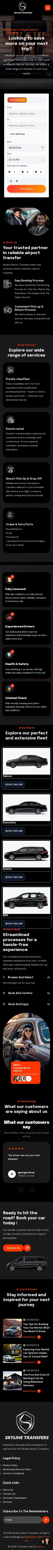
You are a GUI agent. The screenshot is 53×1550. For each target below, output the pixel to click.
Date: (9, 141)
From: (9, 107)
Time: (9, 153)
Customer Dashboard (14, 1497)
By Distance (17, 100)
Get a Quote (26, 188)
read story (29, 1336)
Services (7, 1501)
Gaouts (41, 1546)
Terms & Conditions (13, 1473)
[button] (26, 977)
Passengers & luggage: (17, 165)
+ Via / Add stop (17, 134)
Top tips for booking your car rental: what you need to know (36, 1328)
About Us (8, 1489)
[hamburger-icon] (47, 7)
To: (8, 119)
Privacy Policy (10, 1465)
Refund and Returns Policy (17, 1469)
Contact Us (9, 1493)
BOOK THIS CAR (14, 784)
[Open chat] (46, 1541)
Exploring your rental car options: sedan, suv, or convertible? (36, 1353)
